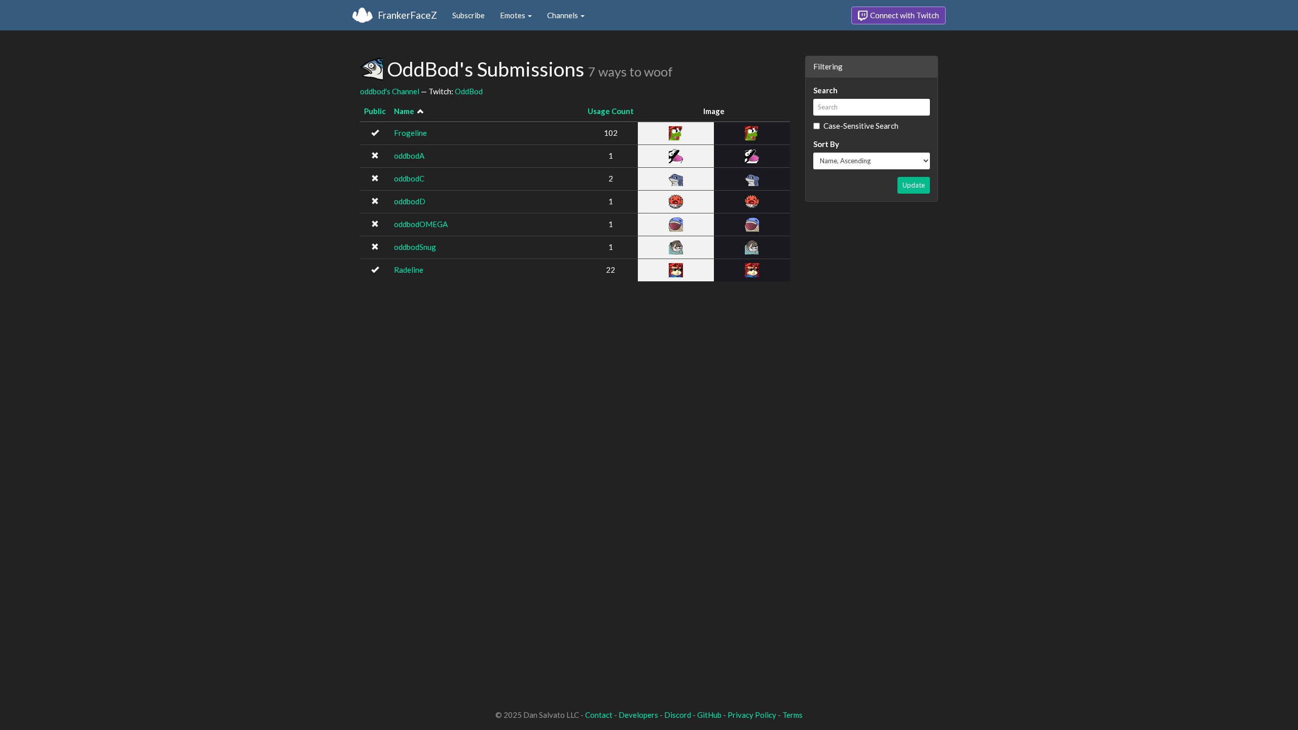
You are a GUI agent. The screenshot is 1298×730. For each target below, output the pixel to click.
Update (914, 185)
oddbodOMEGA (421, 224)
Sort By (826, 144)
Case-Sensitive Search (860, 125)
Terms (792, 714)
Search (825, 90)
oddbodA (409, 155)
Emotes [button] (513, 15)
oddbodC (409, 178)
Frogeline (410, 132)
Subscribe (468, 15)
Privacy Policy (752, 714)
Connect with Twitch (904, 15)
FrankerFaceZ (407, 15)
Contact (598, 714)
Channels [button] (563, 15)
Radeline (408, 269)
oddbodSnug (415, 246)
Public (375, 111)
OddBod (469, 91)
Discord (677, 714)
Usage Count (611, 111)
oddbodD (409, 201)
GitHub (709, 714)
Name (404, 111)
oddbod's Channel (389, 91)
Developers (638, 714)
